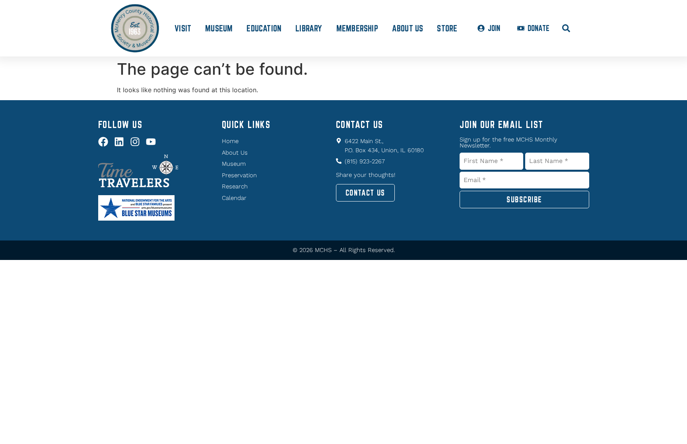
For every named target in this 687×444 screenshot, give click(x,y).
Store (447, 28)
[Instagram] (135, 142)
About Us (407, 28)
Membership (357, 28)
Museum (219, 28)
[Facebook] (103, 142)
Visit (183, 28)
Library (308, 28)
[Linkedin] (119, 142)
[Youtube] (151, 142)
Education (263, 28)
